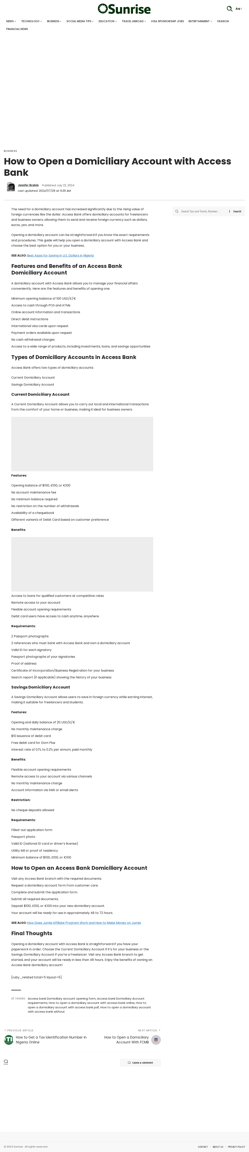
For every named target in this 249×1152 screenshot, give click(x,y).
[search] (230, 9)
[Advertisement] (116, 60)
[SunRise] (124, 9)
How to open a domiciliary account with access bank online (92, 1003)
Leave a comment (142, 1062)
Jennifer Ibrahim (28, 185)
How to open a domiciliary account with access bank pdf (87, 1005)
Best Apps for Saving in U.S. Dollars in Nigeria (60, 255)
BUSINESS (10, 151)
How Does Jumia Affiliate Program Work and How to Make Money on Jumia (84, 923)
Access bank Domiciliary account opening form (62, 998)
